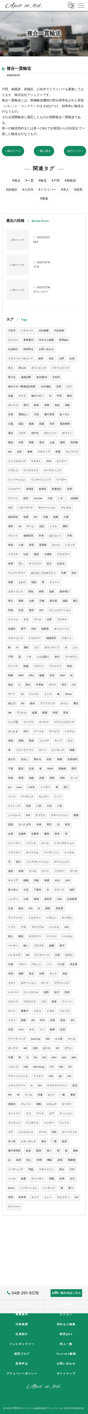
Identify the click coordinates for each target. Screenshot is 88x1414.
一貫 (54, 1141)
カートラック (69, 1132)
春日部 (53, 601)
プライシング (61, 983)
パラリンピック (60, 368)
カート (42, 750)
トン (41, 1030)
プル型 (61, 964)
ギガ (25, 620)
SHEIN (50, 769)
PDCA (31, 675)
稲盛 (71, 750)
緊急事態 (65, 424)
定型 (10, 1030)
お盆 (52, 442)
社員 (21, 610)
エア (51, 1113)
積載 (51, 1179)
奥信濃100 (41, 377)
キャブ (58, 741)
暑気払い (23, 415)
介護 (66, 517)
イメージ (13, 620)
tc (32, 1086)
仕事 (63, 573)
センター (44, 797)
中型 (59, 396)
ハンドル (54, 927)
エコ (28, 1113)
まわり (22, 582)
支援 (40, 1095)
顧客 (47, 908)
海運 (46, 880)
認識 (10, 825)
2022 (57, 880)
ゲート (45, 871)
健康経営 (28, 536)
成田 (71, 890)
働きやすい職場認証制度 (21, 387)
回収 (54, 1132)
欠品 (25, 890)
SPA (9, 713)
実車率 (22, 1197)
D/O (30, 908)
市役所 (56, 377)
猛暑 (34, 713)
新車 (36, 405)
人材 (21, 545)
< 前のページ (13, 151)
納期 (51, 946)
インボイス (32, 1123)
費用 (46, 834)
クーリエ (39, 731)
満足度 (59, 908)
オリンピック (38, 368)
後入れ (12, 759)
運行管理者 (14, 1151)
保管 (41, 592)
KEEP (62, 675)
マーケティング (52, 470)
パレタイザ (14, 955)
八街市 (31, 787)
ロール (71, 1039)
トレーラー (14, 843)
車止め (22, 368)
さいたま (13, 731)
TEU (69, 1076)
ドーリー (52, 936)
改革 (54, 1002)
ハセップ (13, 1067)
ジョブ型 (13, 722)
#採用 (78, 189)
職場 (76, 815)
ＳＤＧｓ (36, 461)
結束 (28, 1151)
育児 (64, 685)
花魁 (10, 396)
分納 (10, 964)
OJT (76, 1197)
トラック (70, 545)
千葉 (10, 769)
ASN (48, 1039)
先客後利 (72, 759)
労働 (41, 601)
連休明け (64, 592)
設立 (49, 564)
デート (12, 694)
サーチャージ (42, 955)
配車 (38, 1151)
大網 (31, 601)
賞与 (25, 405)
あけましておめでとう (43, 573)
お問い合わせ (46, 349)
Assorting (35, 1039)
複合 (43, 1141)
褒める (37, 759)
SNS (10, 452)
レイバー (13, 992)
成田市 (48, 899)
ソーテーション (28, 1188)
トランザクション (64, 843)
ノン (49, 964)
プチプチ (39, 946)
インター (49, 1123)
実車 (57, 834)
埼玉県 (73, 964)
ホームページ (61, 629)
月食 (69, 536)
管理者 (29, 489)
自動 (31, 778)
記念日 (61, 564)
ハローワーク (25, 508)
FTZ (52, 1067)
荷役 (30, 592)
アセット (36, 964)
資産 (51, 592)
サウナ (52, 685)
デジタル (66, 508)
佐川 (56, 992)
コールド (44, 722)
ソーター (45, 787)
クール (42, 1132)
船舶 (25, 880)
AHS (41, 610)
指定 (10, 685)
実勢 (10, 1197)
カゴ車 (59, 1039)
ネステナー (35, 936)
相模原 (45, 629)
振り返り (13, 890)
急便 (67, 992)
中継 (10, 1058)
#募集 (44, 198)
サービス (54, 731)
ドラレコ (13, 470)
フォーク (64, 1011)
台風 (10, 424)
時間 (39, 1160)
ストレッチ (14, 806)
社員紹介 (13, 349)
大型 (36, 415)
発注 (61, 1169)
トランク (31, 843)
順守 (62, 946)
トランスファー (16, 1086)
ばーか (47, 1048)
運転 (26, 648)
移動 (38, 1104)
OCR (44, 1058)
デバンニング (61, 862)
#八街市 (28, 189)
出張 (71, 359)
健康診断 (26, 377)
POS (10, 1095)
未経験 (74, 498)
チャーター (37, 1179)
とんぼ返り (43, 657)
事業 (72, 1095)
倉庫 (10, 564)
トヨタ (50, 1011)
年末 (41, 536)
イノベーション (16, 480)
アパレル (22, 713)
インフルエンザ (16, 461)
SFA (40, 1086)
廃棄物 (71, 1160)
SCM (28, 815)
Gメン (51, 1095)
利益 (30, 1169)
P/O (35, 1058)
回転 (62, 778)
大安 (50, 498)
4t (50, 396)
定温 (10, 908)
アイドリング (47, 703)
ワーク (37, 620)
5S (17, 648)
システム (69, 731)
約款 (49, 759)
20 (22, 694)
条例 (18, 1160)
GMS (25, 1067)
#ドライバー (47, 189)
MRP (74, 1058)
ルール (56, 545)
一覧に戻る (44, 151)
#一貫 (29, 180)
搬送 (21, 936)
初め (74, 573)
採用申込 (28, 349)
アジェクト (55, 666)
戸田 (10, 657)
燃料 (65, 526)
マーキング (27, 797)
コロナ (22, 433)
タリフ (35, 1197)
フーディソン (51, 853)
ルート (12, 1011)
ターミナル (32, 853)
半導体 (39, 685)
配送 (21, 769)
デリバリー (14, 1207)
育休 (41, 442)
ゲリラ (22, 396)
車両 (21, 871)
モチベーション (47, 508)
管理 (31, 545)
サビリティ (63, 1197)
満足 (65, 974)
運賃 (36, 554)
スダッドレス (15, 592)
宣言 (52, 424)
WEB (33, 629)
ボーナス (13, 405)
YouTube (38, 498)
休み (25, 731)
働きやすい (37, 396)
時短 (69, 666)
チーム (30, 526)
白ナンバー (50, 433)
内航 (36, 880)
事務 (29, 452)
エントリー (14, 1113)
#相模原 (70, 180)
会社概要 (44, 331)
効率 (62, 1179)
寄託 (49, 825)
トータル (69, 853)
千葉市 (37, 890)
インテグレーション (37, 862)
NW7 (54, 1058)
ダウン (68, 1048)
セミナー (62, 461)
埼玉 (52, 675)
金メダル (64, 415)
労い (21, 564)
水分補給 (46, 387)
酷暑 (44, 713)
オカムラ (52, 1104)
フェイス (64, 1123)
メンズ (48, 694)
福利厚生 (13, 517)
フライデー (63, 554)
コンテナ (44, 741)
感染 (21, 424)
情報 (52, 778)
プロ (43, 1002)
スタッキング (28, 1141)
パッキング (49, 1188)
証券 (62, 1030)
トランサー (14, 853)
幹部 (55, 713)
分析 (35, 1048)
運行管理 (49, 415)
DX (20, 526)
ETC (70, 1067)
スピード (13, 1002)
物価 (41, 675)
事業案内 (28, 340)
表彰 (51, 359)
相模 (21, 974)
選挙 (10, 526)
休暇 (46, 405)
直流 (74, 1086)
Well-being (38, 1067)
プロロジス (29, 1002)
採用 (69, 489)
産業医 (42, 489)
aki (9, 787)
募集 (21, 601)
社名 (25, 554)
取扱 (31, 741)
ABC (25, 1048)
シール (12, 1179)
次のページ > (75, 151)
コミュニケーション (60, 610)
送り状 (12, 1141)
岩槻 (41, 778)
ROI (22, 703)
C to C (21, 1030)
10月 (10, 508)
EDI (33, 1020)
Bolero (11, 1188)
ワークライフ (30, 470)
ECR (72, 1020)
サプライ (40, 815)
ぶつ (74, 648)
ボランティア (51, 648)
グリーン (13, 498)
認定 (41, 526)
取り (70, 1188)
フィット (67, 1002)
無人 (10, 936)
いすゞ (61, 498)
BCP (35, 517)
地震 (25, 517)
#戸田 (55, 180)
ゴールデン (71, 657)
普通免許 (57, 489)
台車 (25, 899)
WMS (21, 675)
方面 (57, 955)
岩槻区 (12, 629)
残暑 (58, 452)
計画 (31, 769)
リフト (12, 1020)
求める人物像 (46, 340)
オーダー (67, 1104)
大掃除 (48, 554)
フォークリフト (24, 750)
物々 (25, 946)
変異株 (43, 545)
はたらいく (55, 536)
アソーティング (16, 1039)
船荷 (52, 1030)
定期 (52, 1020)
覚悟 (31, 610)
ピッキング (58, 750)
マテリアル (37, 927)
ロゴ (69, 387)
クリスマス (35, 564)
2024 (48, 461)
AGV (67, 927)
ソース (12, 797)
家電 (21, 778)
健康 (31, 424)
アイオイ (38, 1076)
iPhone (68, 694)
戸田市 (12, 331)
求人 (10, 368)
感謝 (65, 601)
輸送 (21, 908)
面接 (41, 424)
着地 (36, 899)
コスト (12, 983)
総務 (55, 517)
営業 (10, 415)
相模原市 (51, 638)
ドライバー (27, 331)
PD (18, 1095)
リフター (60, 871)
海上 (28, 1160)
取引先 (12, 377)
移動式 (12, 1104)
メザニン (51, 918)
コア (10, 1132)
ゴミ (36, 648)
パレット (13, 536)
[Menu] (81, 5)
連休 (32, 703)
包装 (28, 806)
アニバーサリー (16, 573)
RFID (42, 1020)
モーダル (67, 918)
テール (32, 871)
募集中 (24, 1011)
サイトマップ (66, 1373)
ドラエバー (34, 638)
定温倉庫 (72, 899)
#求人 (65, 189)
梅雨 (62, 442)
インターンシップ (41, 480)
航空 (64, 1141)
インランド (14, 1123)
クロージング (15, 638)
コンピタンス (26, 1132)
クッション (66, 1113)
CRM (59, 899)
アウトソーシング (18, 1076)
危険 (75, 1151)
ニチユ (37, 1011)
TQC (60, 1076)
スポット (67, 638)
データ (73, 871)
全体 (38, 825)
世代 (27, 685)
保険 (59, 759)
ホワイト (67, 433)
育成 (65, 713)
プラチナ (62, 620)
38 (71, 675)
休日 (57, 657)
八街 (38, 806)
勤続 (69, 396)
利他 (10, 610)
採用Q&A (63, 340)
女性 (19, 452)
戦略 (10, 675)
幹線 (10, 778)
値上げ (12, 703)
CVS (73, 685)
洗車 (58, 387)
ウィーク (13, 666)
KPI (27, 955)
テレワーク (72, 452)
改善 (46, 992)
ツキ (28, 657)
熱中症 (35, 433)
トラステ (13, 554)
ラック (74, 778)
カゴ (69, 741)
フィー (58, 797)
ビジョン (13, 340)
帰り (49, 1151)
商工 (66, 787)
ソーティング (15, 1169)
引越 (45, 517)
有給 (57, 405)
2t (66, 648)
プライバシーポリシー (20, 359)
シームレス (14, 815)
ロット (53, 974)
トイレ (53, 526)
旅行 (18, 862)
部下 (23, 629)
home (19, 787)
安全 (31, 974)
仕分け (69, 955)
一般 (62, 1095)
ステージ (59, 890)
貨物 (21, 741)
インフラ (28, 722)
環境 (73, 769)
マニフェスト (15, 918)
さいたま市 (25, 825)
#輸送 (42, 180)
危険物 (62, 769)
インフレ (34, 694)
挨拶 (10, 582)
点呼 (61, 359)
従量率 (35, 834)
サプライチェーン (57, 1086)
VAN (51, 1076)
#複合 (16, 180)
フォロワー (14, 489)
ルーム (45, 843)
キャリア (13, 880)
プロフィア (44, 452)
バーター (13, 946)
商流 (67, 825)
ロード (45, 983)
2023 (67, 880)
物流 (10, 442)
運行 (75, 601)
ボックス (13, 1048)
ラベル (28, 1095)
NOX (64, 1058)
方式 (71, 1169)
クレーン (26, 1104)
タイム (64, 703)
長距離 (74, 442)
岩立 (72, 1179)
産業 (60, 1160)
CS (39, 908)
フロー (22, 964)
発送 (62, 1020)
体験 (67, 405)
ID (48, 890)
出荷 (10, 834)
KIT (57, 1048)
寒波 (10, 545)
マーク (40, 1113)
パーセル (67, 936)
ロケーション (28, 983)
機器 (49, 1160)
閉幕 (31, 442)
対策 (21, 442)
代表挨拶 (59, 331)
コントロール (30, 992)
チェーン (55, 582)
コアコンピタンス (64, 722)
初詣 (33, 582)
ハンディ (13, 899)
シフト (12, 927)
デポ (23, 927)
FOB (61, 1067)
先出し (24, 759)
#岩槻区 (11, 189)
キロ (31, 1030)
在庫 (41, 974)
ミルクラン (34, 918)
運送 (10, 433)
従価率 (22, 834)
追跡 (10, 741)
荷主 (10, 601)
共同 (10, 974)
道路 (10, 871)
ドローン (39, 666)
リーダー (61, 480)
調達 (23, 1020)
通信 (75, 703)
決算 (49, 620)
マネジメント (46, 1169)
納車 (40, 359)
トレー (48, 1197)
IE (27, 1058)
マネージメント (59, 815)
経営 (25, 498)
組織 (25, 666)
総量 (23, 1179)
